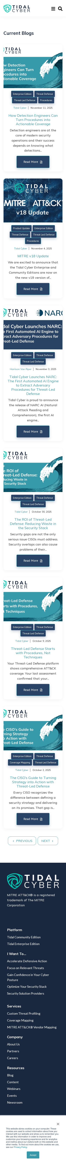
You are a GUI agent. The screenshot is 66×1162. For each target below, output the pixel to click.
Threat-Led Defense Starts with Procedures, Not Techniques (33, 652)
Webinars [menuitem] (13, 1089)
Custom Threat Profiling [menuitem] (23, 1013)
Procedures (46, 100)
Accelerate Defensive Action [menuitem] (27, 961)
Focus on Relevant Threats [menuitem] (25, 968)
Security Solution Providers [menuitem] (25, 993)
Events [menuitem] (12, 1095)
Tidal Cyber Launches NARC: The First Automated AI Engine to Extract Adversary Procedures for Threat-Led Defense (33, 385)
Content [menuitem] (13, 1082)
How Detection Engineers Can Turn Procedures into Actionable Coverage (33, 119)
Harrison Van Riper (21, 369)
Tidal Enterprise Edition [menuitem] (23, 944)
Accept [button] (33, 1154)
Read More (31, 162)
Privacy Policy (20, 1146)
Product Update (21, 228)
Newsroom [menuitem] (14, 1102)
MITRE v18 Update (33, 256)
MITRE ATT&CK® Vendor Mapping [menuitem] (31, 1027)
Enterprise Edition (22, 93)
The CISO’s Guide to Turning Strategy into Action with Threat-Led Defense (33, 781)
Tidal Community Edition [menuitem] (24, 937)
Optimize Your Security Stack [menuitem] (27, 986)
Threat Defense (44, 93)
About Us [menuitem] (13, 1044)
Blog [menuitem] (10, 1075)
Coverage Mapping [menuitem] (20, 1020)
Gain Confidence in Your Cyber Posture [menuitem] (28, 977)
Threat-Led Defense (24, 100)
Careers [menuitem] (12, 1058)
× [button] (58, 1122)
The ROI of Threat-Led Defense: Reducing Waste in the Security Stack (33, 523)
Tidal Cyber (19, 107)
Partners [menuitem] (13, 1051)
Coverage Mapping (20, 762)
